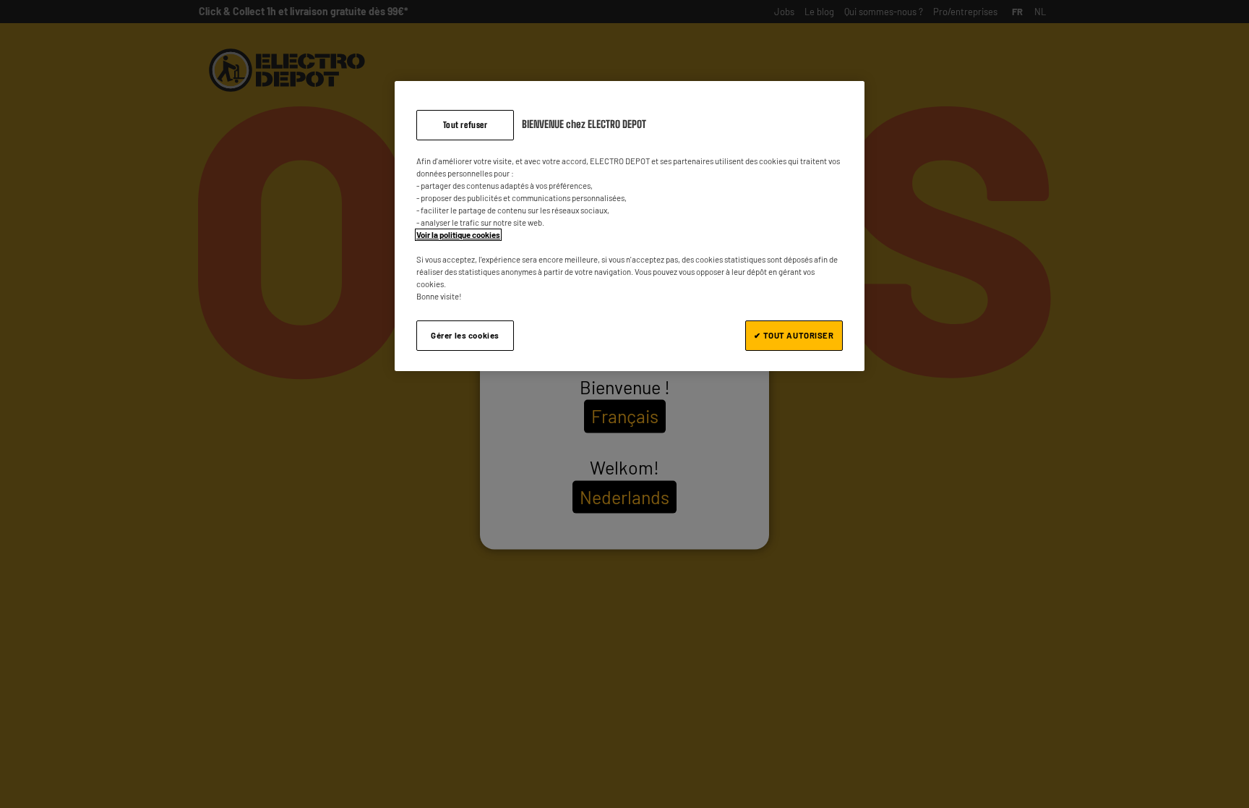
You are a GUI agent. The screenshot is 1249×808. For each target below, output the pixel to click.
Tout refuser (465, 124)
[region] (629, 226)
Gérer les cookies (465, 335)
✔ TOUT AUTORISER (793, 335)
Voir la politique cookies (458, 234)
